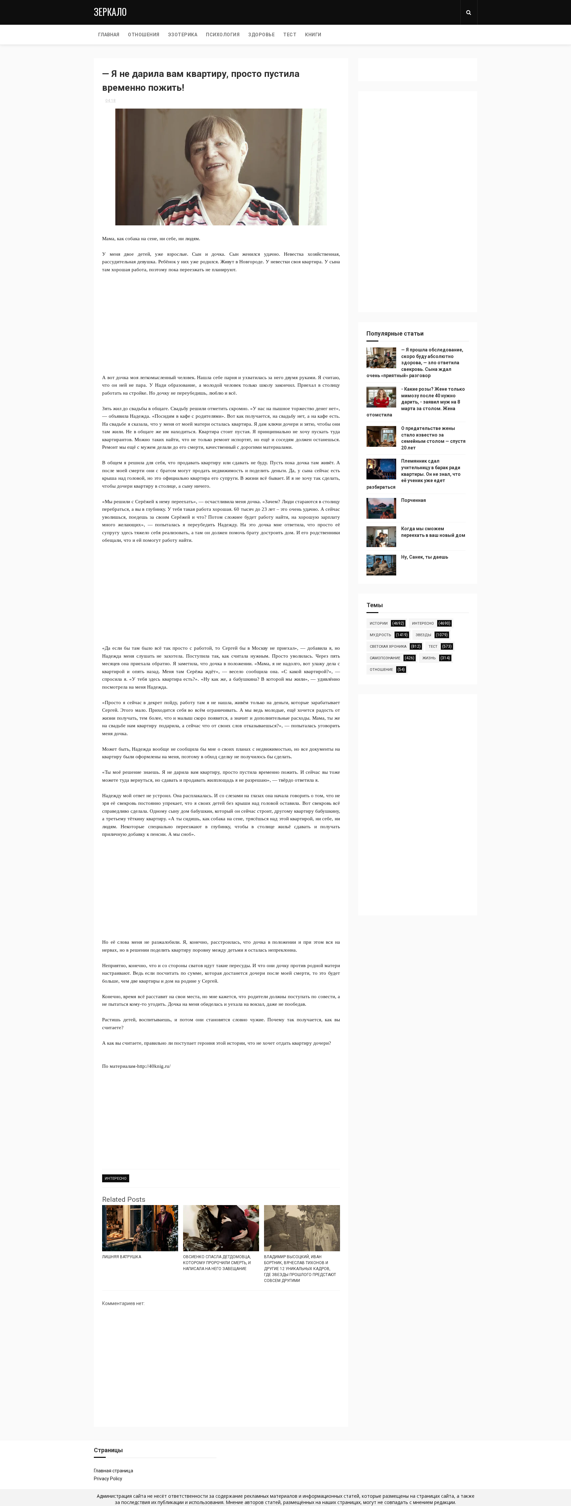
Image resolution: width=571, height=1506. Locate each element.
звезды (423, 635)
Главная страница (113, 1470)
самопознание (385, 658)
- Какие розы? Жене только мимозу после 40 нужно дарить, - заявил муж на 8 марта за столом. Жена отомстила (415, 401)
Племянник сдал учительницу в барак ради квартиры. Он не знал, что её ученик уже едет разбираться (413, 473)
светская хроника (388, 646)
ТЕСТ (289, 34)
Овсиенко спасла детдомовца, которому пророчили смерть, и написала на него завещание (217, 1263)
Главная (108, 34)
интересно (116, 1178)
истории (379, 623)
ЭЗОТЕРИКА (183, 34)
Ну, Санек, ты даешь (424, 557)
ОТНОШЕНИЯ (144, 34)
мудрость (380, 635)
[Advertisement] (221, 319)
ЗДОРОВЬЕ (261, 34)
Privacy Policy (108, 1478)
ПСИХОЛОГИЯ (223, 34)
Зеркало (110, 11)
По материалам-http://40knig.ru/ (136, 1066)
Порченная (413, 500)
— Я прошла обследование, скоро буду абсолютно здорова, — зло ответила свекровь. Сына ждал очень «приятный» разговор (414, 362)
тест (433, 646)
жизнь (429, 658)
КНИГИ (313, 34)
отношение (381, 670)
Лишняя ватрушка (121, 1257)
